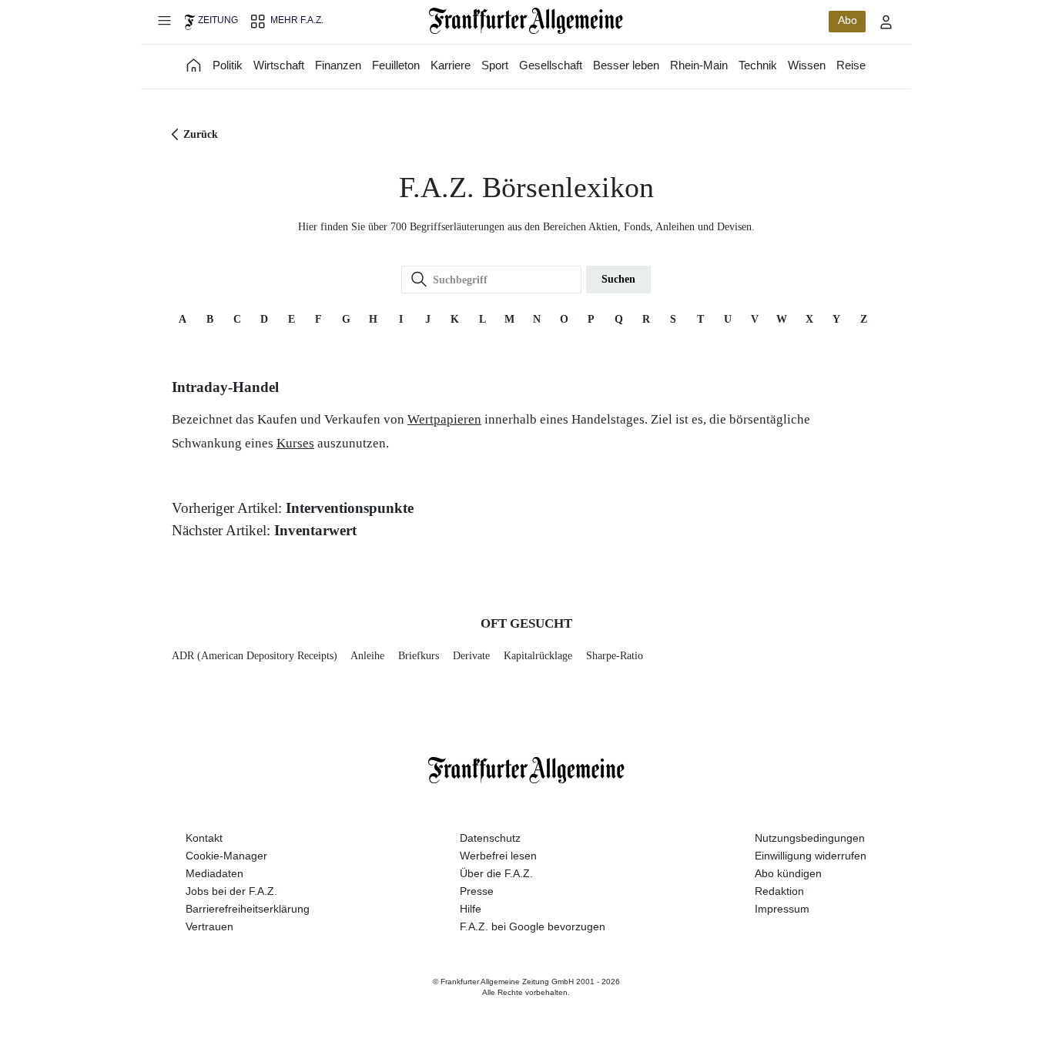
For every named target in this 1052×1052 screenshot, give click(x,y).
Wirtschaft (278, 65)
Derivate (471, 656)
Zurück (200, 134)
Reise (851, 65)
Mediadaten (214, 873)
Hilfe (470, 909)
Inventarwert (315, 530)
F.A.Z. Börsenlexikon (526, 187)
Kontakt (204, 838)
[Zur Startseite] (526, 21)
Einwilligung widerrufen (810, 855)
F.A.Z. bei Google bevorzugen (532, 926)
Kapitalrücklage (538, 656)
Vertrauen (209, 926)
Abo (847, 20)
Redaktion (779, 891)
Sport (494, 65)
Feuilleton (396, 65)
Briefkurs (418, 656)
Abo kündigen (788, 873)
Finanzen (338, 65)
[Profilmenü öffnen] (886, 21)
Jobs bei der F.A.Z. (231, 891)
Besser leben (626, 65)
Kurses (295, 443)
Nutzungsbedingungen (810, 838)
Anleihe (367, 656)
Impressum (782, 909)
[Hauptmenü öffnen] (164, 20)
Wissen (807, 65)
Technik (758, 65)
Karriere (451, 65)
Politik (228, 65)
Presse (477, 891)
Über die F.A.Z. (496, 873)
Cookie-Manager (226, 855)
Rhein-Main (699, 65)
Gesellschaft (550, 65)
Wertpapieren (444, 419)
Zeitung (218, 20)
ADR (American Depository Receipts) (254, 656)
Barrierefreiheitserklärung (248, 909)
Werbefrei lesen (498, 855)
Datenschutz (490, 838)
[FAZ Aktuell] (194, 65)
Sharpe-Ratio (614, 656)
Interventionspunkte (350, 508)
